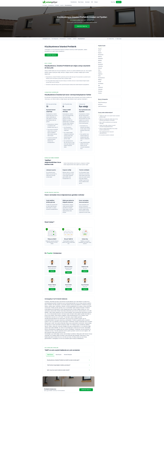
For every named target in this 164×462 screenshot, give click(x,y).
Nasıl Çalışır (81, 2)
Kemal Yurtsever (52, 266)
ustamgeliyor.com (46, 38)
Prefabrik (57, 5)
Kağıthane (100, 73)
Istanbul (62, 5)
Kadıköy (100, 71)
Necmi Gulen (68, 284)
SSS (92, 2)
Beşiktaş (100, 60)
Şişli (99, 85)
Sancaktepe (100, 83)
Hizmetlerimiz (74, 2)
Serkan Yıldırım (52, 284)
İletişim (96, 2)
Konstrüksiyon (63, 38)
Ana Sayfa (45, 5)
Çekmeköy (100, 66)
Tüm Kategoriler (55, 38)
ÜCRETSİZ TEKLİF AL (82, 26)
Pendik (99, 81)
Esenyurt (100, 68)
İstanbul (74, 38)
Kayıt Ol (118, 2)
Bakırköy (100, 56)
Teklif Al (52, 271)
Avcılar (99, 50)
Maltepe (100, 79)
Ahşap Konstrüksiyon (102, 102)
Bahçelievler (100, 54)
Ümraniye (100, 91)
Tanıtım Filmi (111, 38)
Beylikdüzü (100, 64)
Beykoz (99, 62)
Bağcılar (100, 52)
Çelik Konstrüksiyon (102, 106)
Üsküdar (100, 93)
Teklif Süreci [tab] (50, 354)
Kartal (99, 75)
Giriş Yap (113, 2)
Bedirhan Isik (85, 266)
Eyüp (99, 70)
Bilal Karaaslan (68, 266)
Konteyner (100, 104)
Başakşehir (100, 58)
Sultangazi (100, 89)
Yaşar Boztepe (85, 284)
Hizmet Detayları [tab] (68, 354)
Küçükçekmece (101, 77)
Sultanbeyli (100, 87)
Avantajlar (87, 2)
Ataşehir (100, 48)
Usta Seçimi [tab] (58, 354)
